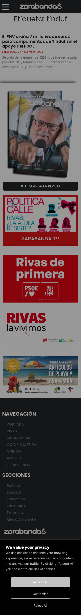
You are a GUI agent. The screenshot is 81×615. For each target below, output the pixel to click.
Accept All (40, 582)
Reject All (40, 605)
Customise (40, 594)
